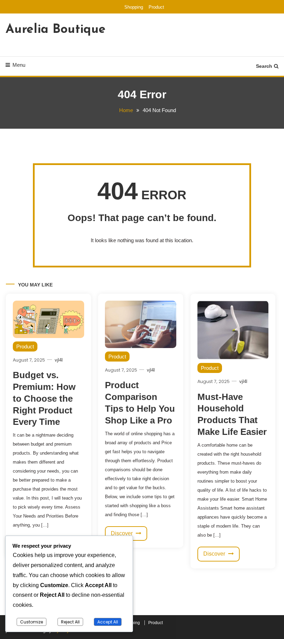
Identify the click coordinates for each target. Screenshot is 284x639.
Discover (122, 533)
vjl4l (59, 360)
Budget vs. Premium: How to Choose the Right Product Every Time (44, 398)
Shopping (133, 7)
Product (156, 7)
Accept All (107, 622)
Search (264, 66)
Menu (18, 65)
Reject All (70, 622)
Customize (31, 622)
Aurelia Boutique (56, 30)
